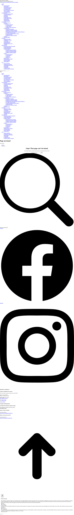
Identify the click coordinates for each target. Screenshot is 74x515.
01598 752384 (4, 400)
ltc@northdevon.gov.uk (4, 398)
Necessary (3, 504)
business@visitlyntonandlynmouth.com (6, 413)
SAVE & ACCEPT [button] (4, 511)
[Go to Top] (37, 492)
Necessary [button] (2, 503)
